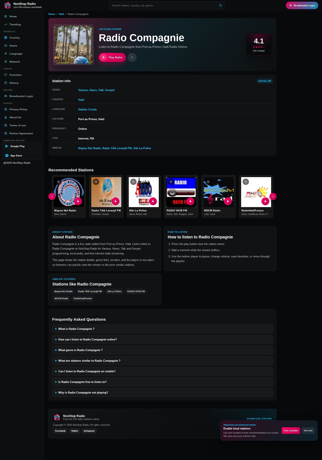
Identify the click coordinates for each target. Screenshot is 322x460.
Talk (101, 90)
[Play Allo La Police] (153, 201)
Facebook (60, 431)
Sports (63, 214)
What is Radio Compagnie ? (76, 328)
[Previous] (52, 196)
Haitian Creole (87, 109)
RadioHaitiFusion (253, 210)
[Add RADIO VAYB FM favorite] (171, 182)
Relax (139, 214)
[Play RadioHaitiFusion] (265, 201)
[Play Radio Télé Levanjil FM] (115, 201)
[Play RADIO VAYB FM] (190, 201)
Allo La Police (142, 148)
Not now (308, 430)
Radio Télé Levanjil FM (117, 148)
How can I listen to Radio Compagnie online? (87, 339)
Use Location (291, 430)
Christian (96, 214)
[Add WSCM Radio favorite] (208, 182)
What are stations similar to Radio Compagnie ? (89, 360)
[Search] (220, 5)
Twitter (74, 431)
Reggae (183, 214)
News (93, 90)
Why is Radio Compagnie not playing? (83, 392)
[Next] (273, 196)
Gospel (109, 90)
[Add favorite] (132, 57)
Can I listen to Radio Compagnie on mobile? (87, 371)
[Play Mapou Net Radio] (78, 201)
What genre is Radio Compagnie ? (80, 350)
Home (51, 14)
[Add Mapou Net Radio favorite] (58, 182)
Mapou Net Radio (89, 148)
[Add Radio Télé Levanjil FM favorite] (96, 182)
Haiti (61, 14)
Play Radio (115, 57)
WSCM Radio (212, 210)
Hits (145, 214)
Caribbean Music (256, 214)
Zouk (190, 214)
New (56, 214)
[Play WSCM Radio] (228, 201)
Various (83, 90)
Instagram (89, 431)
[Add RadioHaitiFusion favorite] (246, 182)
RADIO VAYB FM (177, 210)
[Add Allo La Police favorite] (133, 182)
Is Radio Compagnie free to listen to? (82, 381)
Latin (206, 214)
